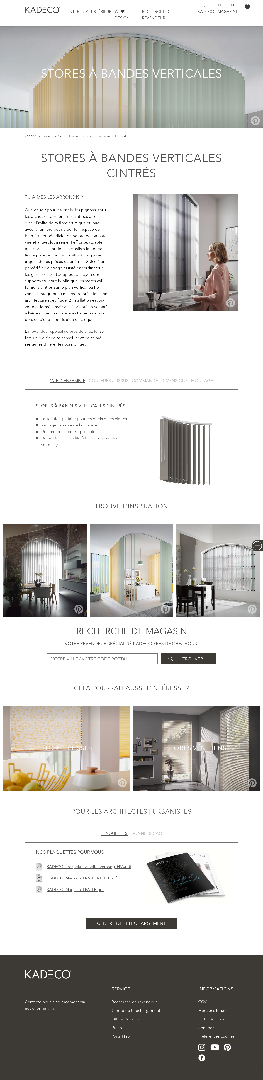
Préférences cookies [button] (216, 1036)
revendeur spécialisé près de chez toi (64, 331)
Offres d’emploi (126, 1019)
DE (220, 5)
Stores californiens (69, 136)
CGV (202, 1002)
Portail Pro (121, 1036)
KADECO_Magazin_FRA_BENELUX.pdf (81, 878)
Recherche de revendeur (134, 1002)
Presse (117, 1027)
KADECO (30, 136)
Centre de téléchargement (136, 1010)
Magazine (228, 11)
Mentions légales (213, 1010)
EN (225, 5)
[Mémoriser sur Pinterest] (255, 120)
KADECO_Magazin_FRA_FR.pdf (75, 889)
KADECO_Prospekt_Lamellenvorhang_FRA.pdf (89, 866)
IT (236, 5)
